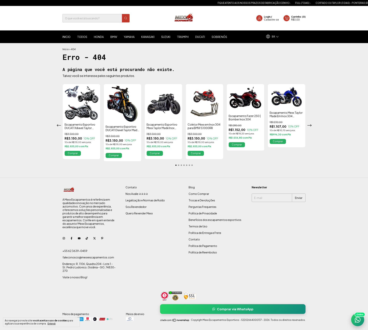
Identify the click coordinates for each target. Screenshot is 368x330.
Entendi (52, 323)
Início (65, 49)
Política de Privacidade (203, 213)
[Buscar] (126, 18)
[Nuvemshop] (175, 320)
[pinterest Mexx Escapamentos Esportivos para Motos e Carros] (102, 238)
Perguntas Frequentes (202, 206)
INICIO (66, 36)
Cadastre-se (271, 19)
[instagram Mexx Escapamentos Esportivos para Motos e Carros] (63, 238)
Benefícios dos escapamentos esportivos (215, 219)
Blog (192, 187)
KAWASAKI (147, 36)
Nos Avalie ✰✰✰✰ (137, 193)
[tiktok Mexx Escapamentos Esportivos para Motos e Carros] (86, 238)
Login (267, 16)
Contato (131, 187)
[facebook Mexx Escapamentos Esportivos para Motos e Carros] (71, 238)
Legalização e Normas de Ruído (145, 200)
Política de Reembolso (203, 252)
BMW (113, 36)
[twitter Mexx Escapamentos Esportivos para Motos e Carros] (94, 238)
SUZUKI (165, 36)
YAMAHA (129, 36)
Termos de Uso (198, 226)
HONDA (99, 36)
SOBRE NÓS (219, 36)
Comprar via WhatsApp (235, 309)
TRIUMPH (183, 36)
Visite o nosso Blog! (74, 277)
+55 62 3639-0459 (74, 250)
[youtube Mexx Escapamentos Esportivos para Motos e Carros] (79, 238)
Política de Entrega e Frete (205, 232)
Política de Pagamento (203, 246)
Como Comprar (199, 193)
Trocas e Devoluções (202, 200)
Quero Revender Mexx (139, 213)
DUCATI (200, 36)
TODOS (82, 36)
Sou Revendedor (136, 206)
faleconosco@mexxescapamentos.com (88, 257)
